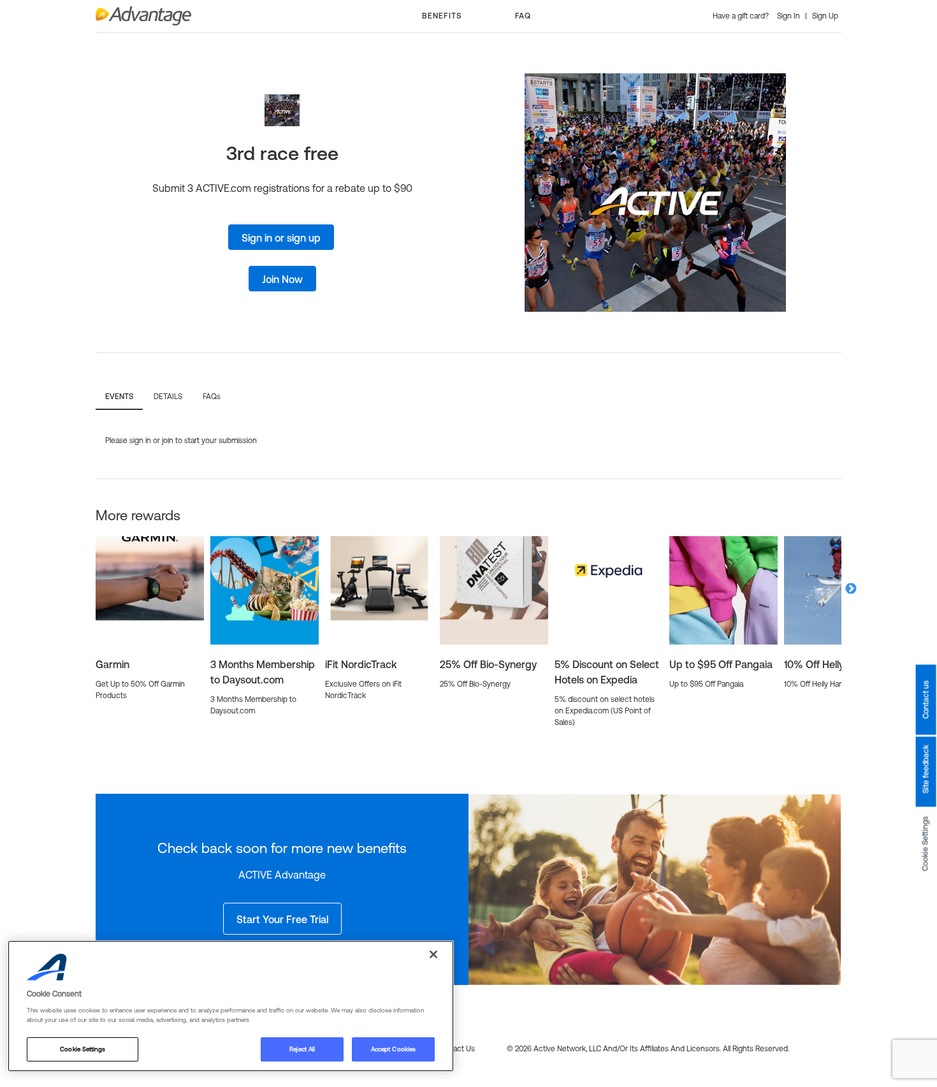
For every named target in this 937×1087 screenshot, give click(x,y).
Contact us (925, 699)
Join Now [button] (282, 279)
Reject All (302, 1049)
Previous (86, 589)
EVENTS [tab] (119, 396)
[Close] (433, 954)
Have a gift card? (742, 15)
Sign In (789, 15)
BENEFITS (441, 15)
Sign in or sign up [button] (281, 238)
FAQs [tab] (212, 396)
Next (851, 589)
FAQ (523, 15)
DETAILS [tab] (168, 396)
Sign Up (825, 15)
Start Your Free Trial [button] (282, 919)
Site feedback (925, 769)
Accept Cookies (393, 1049)
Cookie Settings (925, 843)
